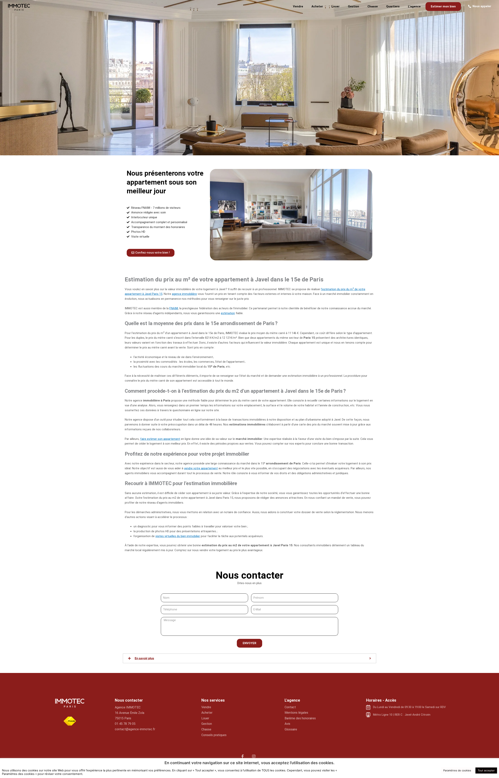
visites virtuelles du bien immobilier (177, 536)
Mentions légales (296, 712)
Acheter (317, 6)
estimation (228, 313)
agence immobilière (184, 294)
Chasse (372, 6)
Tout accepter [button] (486, 770)
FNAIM (173, 308)
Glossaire (291, 729)
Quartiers (393, 6)
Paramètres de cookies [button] (457, 770)
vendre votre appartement (201, 468)
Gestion (353, 6)
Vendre (298, 6)
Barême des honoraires (300, 718)
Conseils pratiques (213, 735)
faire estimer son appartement (160, 439)
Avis (287, 724)
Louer (335, 6)
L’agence (414, 6)
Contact (290, 707)
